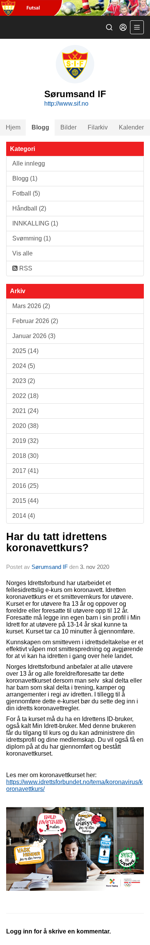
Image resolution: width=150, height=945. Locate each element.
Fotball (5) (26, 193)
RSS (25, 268)
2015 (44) (25, 500)
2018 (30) (25, 456)
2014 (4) (23, 515)
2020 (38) (25, 426)
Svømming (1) (31, 238)
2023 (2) (23, 381)
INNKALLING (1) (35, 223)
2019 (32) (25, 441)
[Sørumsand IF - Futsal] (75, 8)
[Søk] (109, 27)
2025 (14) (25, 351)
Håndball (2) (29, 208)
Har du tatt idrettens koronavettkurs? (56, 542)
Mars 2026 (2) (31, 306)
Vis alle (22, 253)
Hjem (13, 127)
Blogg (40, 127)
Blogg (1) (24, 178)
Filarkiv (98, 127)
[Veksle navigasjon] (137, 27)
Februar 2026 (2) (35, 321)
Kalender (131, 127)
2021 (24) (25, 411)
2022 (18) (25, 396)
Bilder (68, 127)
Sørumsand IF (50, 567)
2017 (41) (25, 471)
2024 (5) (23, 366)
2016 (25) (25, 485)
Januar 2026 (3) (33, 336)
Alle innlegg (28, 163)
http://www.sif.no (66, 103)
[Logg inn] (123, 27)
